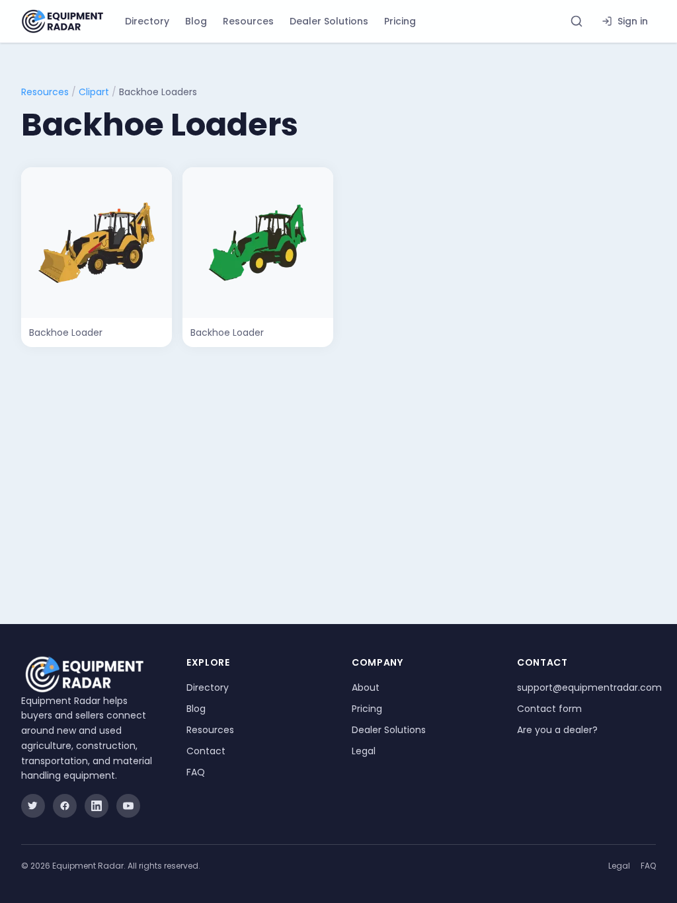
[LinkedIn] (96, 806)
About (365, 687)
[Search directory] (576, 21)
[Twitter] (33, 806)
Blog (196, 21)
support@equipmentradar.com (589, 687)
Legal (364, 751)
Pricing (400, 21)
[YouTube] (128, 806)
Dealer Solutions (329, 21)
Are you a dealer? (557, 729)
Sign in (632, 21)
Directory (147, 21)
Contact (205, 751)
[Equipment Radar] (62, 21)
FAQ (195, 772)
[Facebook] (65, 806)
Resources (248, 21)
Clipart (94, 91)
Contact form (549, 708)
